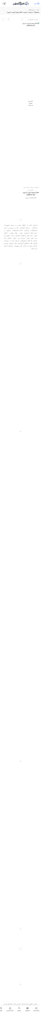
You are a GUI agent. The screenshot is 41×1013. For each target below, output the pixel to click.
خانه (38, 10)
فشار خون (26, 187)
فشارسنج (30, 190)
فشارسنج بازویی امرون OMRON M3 (31, 194)
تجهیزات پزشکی (34, 187)
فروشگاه (32, 10)
